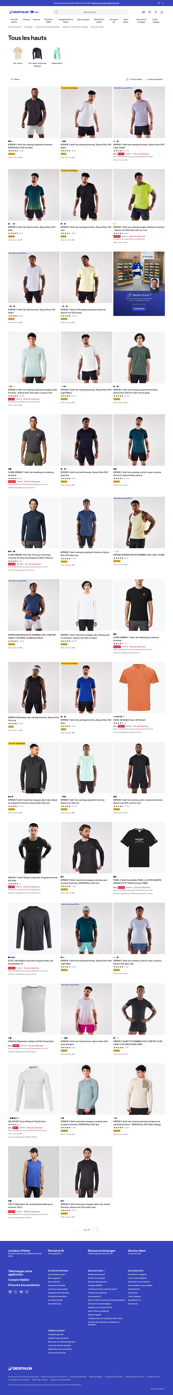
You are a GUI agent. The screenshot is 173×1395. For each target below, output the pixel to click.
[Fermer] (163, 3)
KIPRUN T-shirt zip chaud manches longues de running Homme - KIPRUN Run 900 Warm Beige (137, 1123)
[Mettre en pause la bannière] (159, 3)
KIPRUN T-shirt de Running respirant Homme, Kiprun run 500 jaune (83, 311)
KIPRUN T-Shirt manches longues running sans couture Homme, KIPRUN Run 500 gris (84, 1123)
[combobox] (156, 79)
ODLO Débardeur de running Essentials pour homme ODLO (30, 1205)
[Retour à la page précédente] (77, 1230)
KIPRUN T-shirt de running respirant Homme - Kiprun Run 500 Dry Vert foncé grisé (136, 391)
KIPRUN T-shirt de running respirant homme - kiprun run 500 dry (83, 801)
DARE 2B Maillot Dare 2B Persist (129, 720)
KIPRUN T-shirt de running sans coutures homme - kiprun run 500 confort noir (138, 801)
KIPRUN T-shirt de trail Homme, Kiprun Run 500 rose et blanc (84, 1043)
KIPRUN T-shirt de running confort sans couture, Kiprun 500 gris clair (137, 962)
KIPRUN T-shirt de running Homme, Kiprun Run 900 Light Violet (138, 146)
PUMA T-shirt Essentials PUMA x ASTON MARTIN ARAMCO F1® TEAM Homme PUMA (137, 881)
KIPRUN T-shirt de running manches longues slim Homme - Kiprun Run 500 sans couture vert (32, 391)
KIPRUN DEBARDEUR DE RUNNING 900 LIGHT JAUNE (138, 555)
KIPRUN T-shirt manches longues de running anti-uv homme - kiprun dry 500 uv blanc (85, 636)
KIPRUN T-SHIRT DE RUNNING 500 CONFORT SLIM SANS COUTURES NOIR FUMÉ (137, 1043)
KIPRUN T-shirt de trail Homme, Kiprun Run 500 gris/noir (84, 474)
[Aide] (150, 12)
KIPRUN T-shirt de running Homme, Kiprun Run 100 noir (86, 228)
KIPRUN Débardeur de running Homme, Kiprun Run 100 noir (33, 719)
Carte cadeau (155, 20)
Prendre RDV (139, 309)
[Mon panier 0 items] (162, 12)
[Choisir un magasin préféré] (144, 12)
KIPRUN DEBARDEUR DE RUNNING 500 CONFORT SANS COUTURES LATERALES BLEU (32, 636)
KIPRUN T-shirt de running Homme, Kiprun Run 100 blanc (86, 146)
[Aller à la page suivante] (96, 1230)
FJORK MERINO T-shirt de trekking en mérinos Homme (31, 474)
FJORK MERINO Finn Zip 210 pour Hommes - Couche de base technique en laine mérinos (30, 556)
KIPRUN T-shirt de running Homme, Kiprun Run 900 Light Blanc (86, 391)
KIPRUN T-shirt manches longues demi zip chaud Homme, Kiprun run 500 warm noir (85, 1205)
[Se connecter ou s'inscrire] (156, 12)
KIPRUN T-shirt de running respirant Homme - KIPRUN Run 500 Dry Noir (30, 146)
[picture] (34, 112)
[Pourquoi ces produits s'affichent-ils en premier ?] (127, 79)
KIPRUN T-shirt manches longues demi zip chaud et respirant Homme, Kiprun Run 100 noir (32, 801)
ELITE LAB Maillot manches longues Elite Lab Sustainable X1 (30, 962)
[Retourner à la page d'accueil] (24, 12)
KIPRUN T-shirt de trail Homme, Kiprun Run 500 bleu (31, 228)
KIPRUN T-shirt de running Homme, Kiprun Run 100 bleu (86, 721)
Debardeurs (57, 63)
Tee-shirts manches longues (37, 64)
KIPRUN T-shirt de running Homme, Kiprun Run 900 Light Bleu (86, 962)
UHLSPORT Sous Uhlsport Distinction (27, 1121)
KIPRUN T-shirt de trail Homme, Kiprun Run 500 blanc (31, 311)
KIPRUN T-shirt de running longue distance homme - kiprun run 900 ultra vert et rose (139, 228)
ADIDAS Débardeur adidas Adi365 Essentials (30, 1041)
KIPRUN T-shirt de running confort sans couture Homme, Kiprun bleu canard (137, 474)
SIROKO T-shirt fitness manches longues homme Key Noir (33, 879)
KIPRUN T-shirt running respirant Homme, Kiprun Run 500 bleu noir (85, 554)
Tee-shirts (17, 63)
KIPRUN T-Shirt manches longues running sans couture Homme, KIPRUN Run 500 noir (84, 881)
